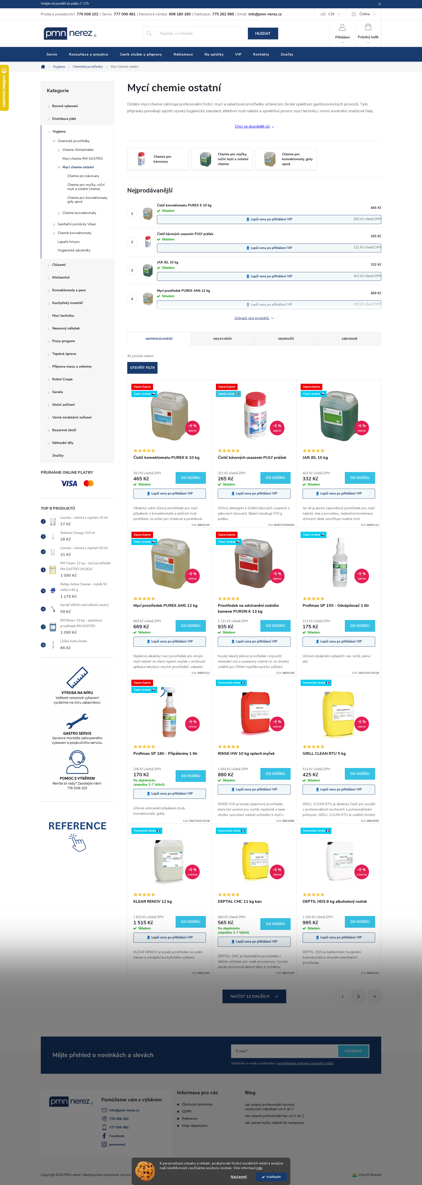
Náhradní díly (62, 442)
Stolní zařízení (63, 404)
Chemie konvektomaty (79, 213)
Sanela (57, 392)
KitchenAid (60, 277)
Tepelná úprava (64, 353)
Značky (57, 455)
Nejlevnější (222, 339)
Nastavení (239, 1176)
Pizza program (63, 341)
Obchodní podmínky (197, 1104)
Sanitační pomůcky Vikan (77, 224)
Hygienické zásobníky (74, 250)
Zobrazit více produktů (252, 318)
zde (259, 1168)
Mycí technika (63, 315)
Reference (189, 1119)
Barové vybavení (65, 106)
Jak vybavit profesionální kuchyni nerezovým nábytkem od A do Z (270, 1106)
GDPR (186, 1112)
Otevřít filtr (142, 367)
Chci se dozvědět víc (252, 126)
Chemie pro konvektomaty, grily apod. (87, 199)
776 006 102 (119, 1119)
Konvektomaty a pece (69, 290)
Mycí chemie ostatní (78, 167)
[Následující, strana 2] (358, 996)
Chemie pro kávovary (83, 176)
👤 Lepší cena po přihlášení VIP (269, 219)
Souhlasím (273, 1176)
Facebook (116, 1136)
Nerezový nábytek (66, 328)
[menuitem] (52, 54)
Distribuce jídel (64, 118)
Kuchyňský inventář (67, 303)
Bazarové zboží (64, 430)
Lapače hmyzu (69, 241)
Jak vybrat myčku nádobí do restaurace (274, 1122)
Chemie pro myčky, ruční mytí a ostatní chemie (86, 186)
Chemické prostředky (74, 141)
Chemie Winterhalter (78, 149)
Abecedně (349, 339)
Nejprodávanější (159, 339)
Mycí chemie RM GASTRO (83, 158)
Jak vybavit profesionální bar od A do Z (274, 1116)
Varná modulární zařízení (72, 417)
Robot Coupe (62, 379)
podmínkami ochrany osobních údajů (305, 1063)
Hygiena (59, 131)
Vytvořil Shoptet (370, 1175)
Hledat (263, 33)
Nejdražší (286, 339)
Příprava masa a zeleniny (72, 366)
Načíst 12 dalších (250, 996)
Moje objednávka (194, 1126)
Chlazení (59, 264)
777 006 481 (119, 1127)
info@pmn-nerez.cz (124, 1110)
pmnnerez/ (117, 1144)
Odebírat (353, 1051)
